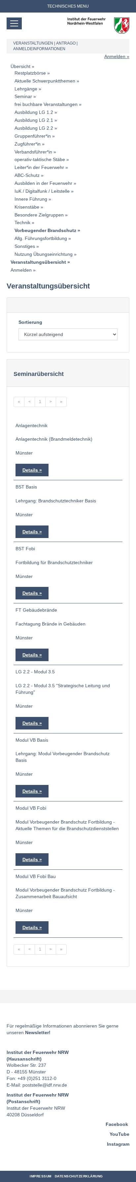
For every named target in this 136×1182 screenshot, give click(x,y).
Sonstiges (25, 246)
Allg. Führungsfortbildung (41, 238)
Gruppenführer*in (33, 136)
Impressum (40, 1176)
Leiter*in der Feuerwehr (39, 167)
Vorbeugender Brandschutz (45, 230)
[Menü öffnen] (14, 23)
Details (30, 470)
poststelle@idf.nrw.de (44, 1085)
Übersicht (20, 66)
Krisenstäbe (27, 207)
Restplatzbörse (30, 73)
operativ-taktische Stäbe (40, 159)
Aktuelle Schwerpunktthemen (45, 81)
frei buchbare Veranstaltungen (46, 104)
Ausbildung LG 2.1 (34, 120)
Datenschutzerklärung (79, 1176)
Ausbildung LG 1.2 (34, 112)
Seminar (23, 96)
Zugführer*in (28, 144)
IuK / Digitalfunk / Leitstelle (42, 191)
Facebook (117, 1124)
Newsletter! (38, 1032)
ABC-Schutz (27, 175)
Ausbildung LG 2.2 (34, 128)
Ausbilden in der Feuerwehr (43, 183)
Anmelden (114, 56)
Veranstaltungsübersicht (38, 262)
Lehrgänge (26, 88)
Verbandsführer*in (33, 151)
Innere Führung (31, 199)
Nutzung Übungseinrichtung (44, 254)
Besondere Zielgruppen (39, 215)
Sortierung (30, 322)
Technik (22, 222)
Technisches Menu (68, 6)
